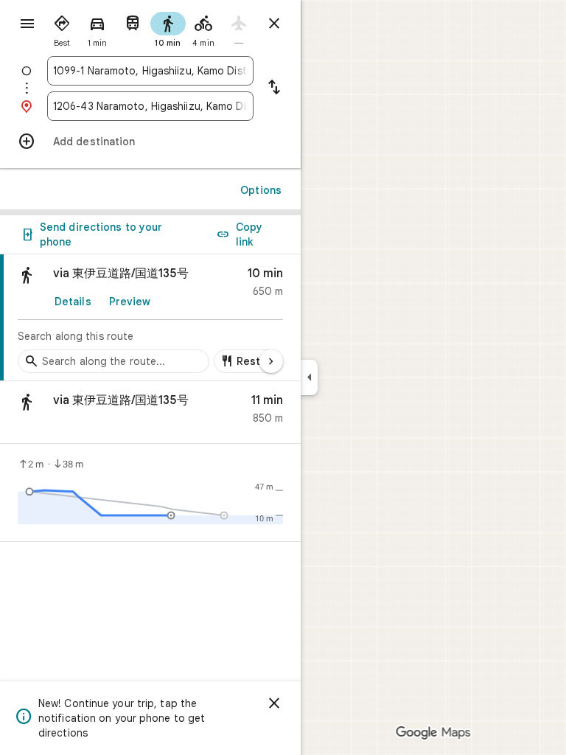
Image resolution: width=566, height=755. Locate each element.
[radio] (62, 28)
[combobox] (150, 71)
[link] (150, 317)
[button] (150, 412)
